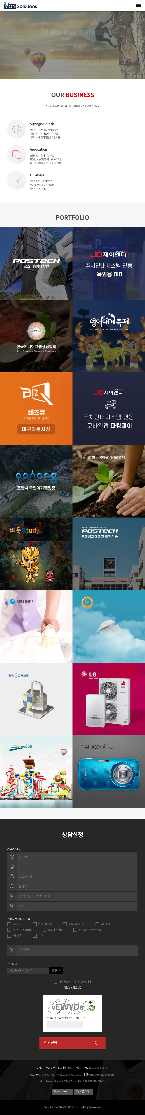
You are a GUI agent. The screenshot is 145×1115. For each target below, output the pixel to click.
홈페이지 (17, 924)
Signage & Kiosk (42, 124)
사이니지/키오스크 (21, 929)
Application (38, 149)
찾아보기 (56, 970)
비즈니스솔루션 (76, 924)
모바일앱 (105, 924)
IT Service (37, 175)
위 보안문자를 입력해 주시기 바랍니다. (66, 1018)
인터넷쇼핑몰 (45, 924)
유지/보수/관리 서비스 (90, 929)
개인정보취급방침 (72, 987)
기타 (40, 935)
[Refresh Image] (92, 1009)
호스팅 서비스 (55, 929)
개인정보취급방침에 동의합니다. (75, 981)
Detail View (36, 270)
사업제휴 (17, 935)
